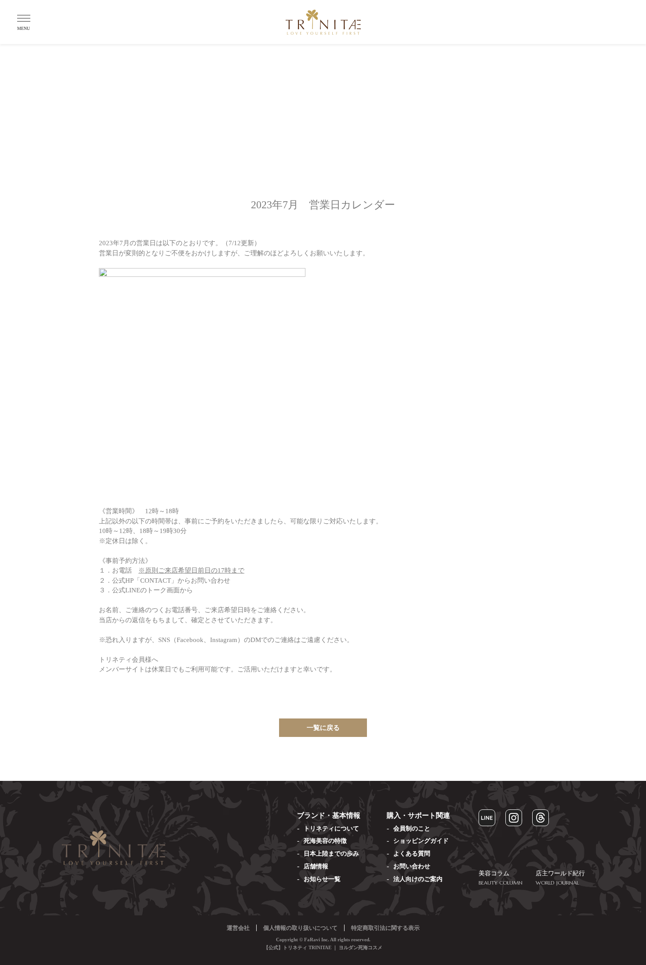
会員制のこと (411, 828)
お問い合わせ (411, 866)
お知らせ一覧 (322, 879)
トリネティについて (331, 828)
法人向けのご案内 (418, 879)
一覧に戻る (323, 727)
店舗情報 (316, 866)
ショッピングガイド (421, 841)
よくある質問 (411, 853)
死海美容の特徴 (325, 841)
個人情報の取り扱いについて (300, 928)
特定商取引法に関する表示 (385, 928)
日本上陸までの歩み (331, 853)
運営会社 (238, 928)
